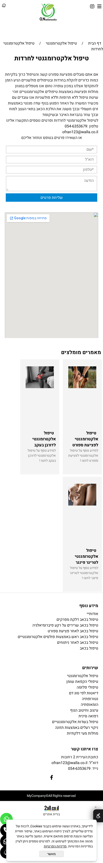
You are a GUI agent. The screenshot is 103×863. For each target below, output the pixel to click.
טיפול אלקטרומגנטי (82, 676)
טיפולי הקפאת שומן (82, 682)
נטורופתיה (90, 699)
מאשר (51, 854)
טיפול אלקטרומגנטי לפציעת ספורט (85, 439)
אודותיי (92, 614)
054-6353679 (76, 126)
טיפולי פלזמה (87, 687)
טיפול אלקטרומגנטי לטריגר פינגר (86, 556)
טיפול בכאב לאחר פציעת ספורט (73, 631)
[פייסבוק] (92, 6)
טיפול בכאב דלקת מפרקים (77, 619)
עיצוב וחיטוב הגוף (84, 710)
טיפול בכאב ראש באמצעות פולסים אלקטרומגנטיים (58, 637)
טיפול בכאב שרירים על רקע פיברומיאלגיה (65, 625)
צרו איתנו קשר (84, 749)
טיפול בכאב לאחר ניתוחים (77, 642)
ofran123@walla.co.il (80, 132)
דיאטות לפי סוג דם (83, 693)
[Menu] (99, 6)
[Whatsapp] (6, 819)
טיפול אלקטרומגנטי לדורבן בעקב (44, 439)
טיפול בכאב (89, 648)
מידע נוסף (88, 606)
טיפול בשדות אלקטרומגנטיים (75, 722)
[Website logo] (48, 12)
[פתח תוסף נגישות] (98, 815)
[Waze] (3, 6)
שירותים (90, 668)
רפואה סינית (88, 716)
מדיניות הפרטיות (55, 846)
